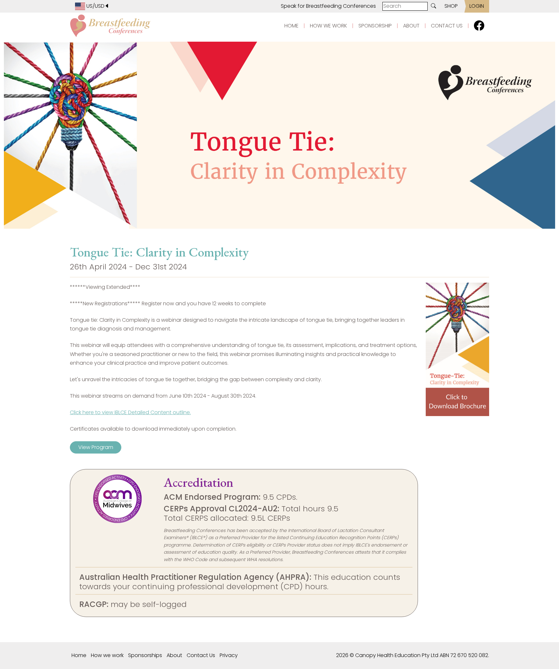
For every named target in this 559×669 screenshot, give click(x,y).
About (174, 655)
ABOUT (411, 25)
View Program (95, 447)
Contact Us (201, 655)
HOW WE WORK (328, 25)
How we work (107, 655)
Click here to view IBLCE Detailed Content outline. (130, 412)
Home (78, 655)
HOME (291, 25)
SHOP (451, 6)
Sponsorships (145, 655)
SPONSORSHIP (375, 25)
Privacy (229, 655)
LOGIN (476, 6)
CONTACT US (447, 25)
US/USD (94, 6)
